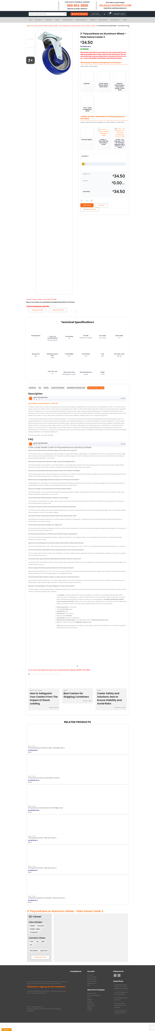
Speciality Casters (115, 19)
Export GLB (43, 951)
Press (88, 997)
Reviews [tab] (46, 388)
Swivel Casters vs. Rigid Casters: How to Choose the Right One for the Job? (121, 986)
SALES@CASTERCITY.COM (115, 5)
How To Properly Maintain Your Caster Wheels (121, 993)
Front (31, 941)
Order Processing (92, 981)
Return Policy (90, 1006)
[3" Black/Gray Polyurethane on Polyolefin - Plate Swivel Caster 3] (77, 884)
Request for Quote (90, 209)
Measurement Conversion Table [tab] (76, 388)
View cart (101, 205)
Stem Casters (48, 19)
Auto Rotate (34, 951)
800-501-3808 (77, 5)
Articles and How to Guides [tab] (96, 388)
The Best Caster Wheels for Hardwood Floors (120, 1012)
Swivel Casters (48, 25)
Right (43, 941)
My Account (90, 975)
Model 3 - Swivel (90, 25)
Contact (89, 1010)
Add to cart (87, 205)
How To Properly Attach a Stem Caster (121, 999)
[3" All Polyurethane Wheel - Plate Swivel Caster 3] (77, 824)
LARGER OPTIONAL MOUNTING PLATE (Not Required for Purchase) (102, 118)
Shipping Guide (91, 983)
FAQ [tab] (40, 388)
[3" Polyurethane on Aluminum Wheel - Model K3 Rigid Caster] (77, 794)
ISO (31, 945)
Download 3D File (58, 310)
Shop (30, 19)
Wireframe (40, 926)
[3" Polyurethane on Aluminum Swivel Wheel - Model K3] (77, 764)
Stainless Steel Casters (81, 19)
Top (37, 941)
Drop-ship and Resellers (93, 995)
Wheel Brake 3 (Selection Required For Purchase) (101, 63)
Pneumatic (92, 19)
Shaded (32, 926)
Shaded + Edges (35, 929)
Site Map (89, 1008)
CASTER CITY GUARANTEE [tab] (57, 388)
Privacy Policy (90, 1004)
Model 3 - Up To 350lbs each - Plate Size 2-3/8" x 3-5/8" (69, 25)
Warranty (89, 1001)
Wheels (57, 19)
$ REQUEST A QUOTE (119, 14)
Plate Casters (38, 19)
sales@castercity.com (40, 993)
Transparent (34, 932)
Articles (125, 19)
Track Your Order (91, 977)
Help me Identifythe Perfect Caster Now (95, 14)
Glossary (89, 999)
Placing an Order (91, 979)
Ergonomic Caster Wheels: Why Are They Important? (120, 1005)
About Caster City (91, 993)
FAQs (88, 985)
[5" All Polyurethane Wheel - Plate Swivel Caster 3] (77, 854)
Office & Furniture (103, 19)
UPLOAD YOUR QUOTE (80, 14)
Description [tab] (32, 388)
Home (28, 25)
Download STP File (40, 957)
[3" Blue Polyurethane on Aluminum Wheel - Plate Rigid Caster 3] (77, 734)
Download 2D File (37, 310)
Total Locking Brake (67, 19)
